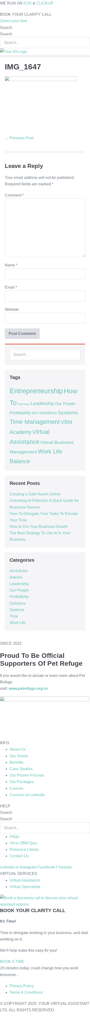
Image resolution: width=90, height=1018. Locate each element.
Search (6, 28)
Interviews (24, 404)
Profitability (20, 412)
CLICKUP (44, 3)
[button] (45, 56)
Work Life (18, 623)
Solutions (48, 412)
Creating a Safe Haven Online (35, 494)
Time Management (35, 422)
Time (14, 616)
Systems (68, 412)
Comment (14, 195)
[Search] (74, 354)
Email (11, 287)
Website (12, 309)
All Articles (19, 571)
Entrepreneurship (36, 391)
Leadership (42, 403)
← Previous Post (19, 138)
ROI (35, 413)
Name (11, 265)
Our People (65, 403)
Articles (16, 577)
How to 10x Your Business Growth (39, 527)
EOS (28, 3)
